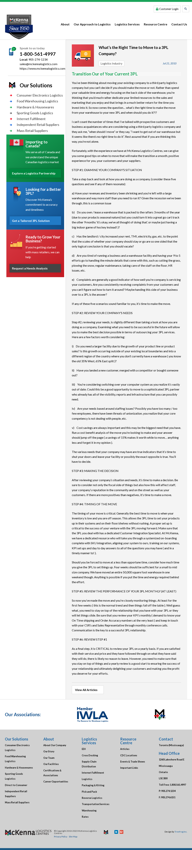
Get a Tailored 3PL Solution (31, 220)
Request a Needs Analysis (30, 268)
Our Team (48, 757)
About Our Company (54, 745)
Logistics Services (127, 24)
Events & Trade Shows (132, 761)
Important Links (129, 767)
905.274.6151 (168, 797)
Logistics (87, 779)
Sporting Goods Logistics (35, 113)
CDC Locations (128, 755)
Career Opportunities (55, 781)
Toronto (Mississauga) (171, 745)
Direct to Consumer (16, 785)
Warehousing (89, 810)
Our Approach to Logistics (92, 24)
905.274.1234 (168, 790)
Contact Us (179, 24)
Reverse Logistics (92, 797)
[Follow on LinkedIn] (116, 832)
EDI (84, 748)
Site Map (73, 836)
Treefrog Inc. (181, 831)
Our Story (48, 751)
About (65, 24)
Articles (124, 748)
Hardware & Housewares (35, 107)
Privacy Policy (60, 836)
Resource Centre (155, 24)
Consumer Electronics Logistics (40, 95)
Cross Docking (90, 755)
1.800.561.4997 (178, 784)
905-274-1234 (38, 59)
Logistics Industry (111, 63)
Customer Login (168, 9)
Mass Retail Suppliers (32, 131)
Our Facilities (51, 764)
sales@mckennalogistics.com (38, 64)
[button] (185, 9)
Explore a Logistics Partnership (34, 173)
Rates (85, 816)
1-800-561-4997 (38, 54)
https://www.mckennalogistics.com (42, 68)
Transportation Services (95, 804)
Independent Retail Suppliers (38, 125)
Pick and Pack (89, 791)
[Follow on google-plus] (121, 832)
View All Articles (86, 690)
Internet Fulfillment (31, 119)
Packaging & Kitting (93, 785)
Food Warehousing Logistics (37, 101)
